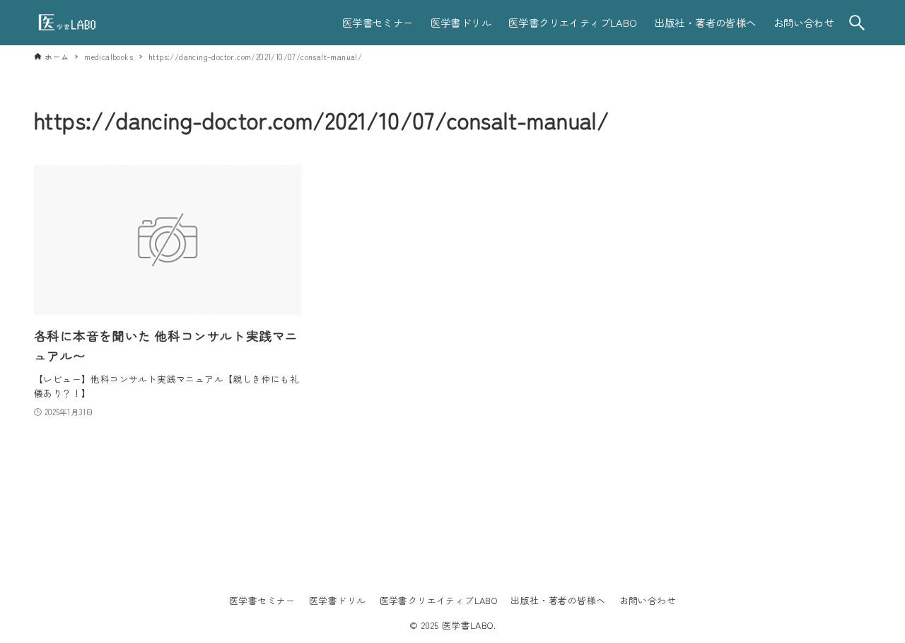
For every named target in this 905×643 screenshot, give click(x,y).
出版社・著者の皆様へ (557, 600)
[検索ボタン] (857, 22)
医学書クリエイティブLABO (439, 600)
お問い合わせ (647, 600)
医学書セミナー (262, 600)
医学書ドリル (337, 600)
